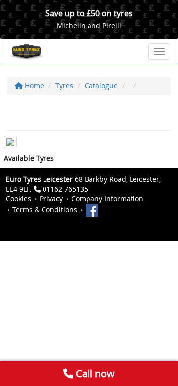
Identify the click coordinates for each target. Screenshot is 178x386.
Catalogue (101, 85)
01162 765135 (65, 188)
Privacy (51, 198)
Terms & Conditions (44, 209)
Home (33, 85)
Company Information (107, 198)
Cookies (18, 198)
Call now (94, 373)
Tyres (64, 85)
